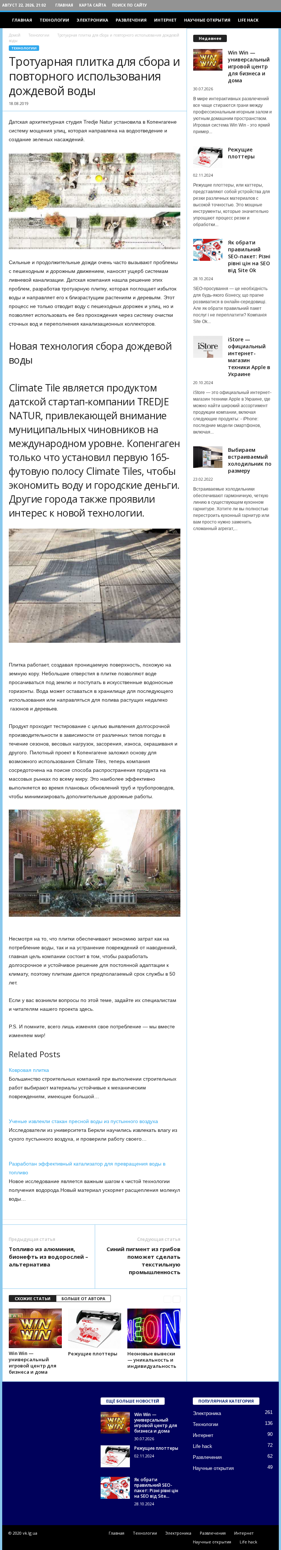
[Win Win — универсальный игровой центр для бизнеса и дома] (35, 1328)
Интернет (165, 20)
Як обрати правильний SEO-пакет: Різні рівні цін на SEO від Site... (156, 1487)
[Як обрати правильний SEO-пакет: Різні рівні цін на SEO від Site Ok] (115, 1488)
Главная (64, 5)
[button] (268, 20)
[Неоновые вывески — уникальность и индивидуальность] (153, 1328)
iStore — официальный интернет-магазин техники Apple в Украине (249, 357)
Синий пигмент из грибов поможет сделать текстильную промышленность (143, 1260)
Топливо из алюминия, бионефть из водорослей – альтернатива (48, 1256)
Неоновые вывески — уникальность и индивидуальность (151, 1359)
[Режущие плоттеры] (94, 1328)
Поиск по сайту (129, 5)
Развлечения (131, 20)
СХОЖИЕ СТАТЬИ (32, 1298)
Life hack (248, 20)
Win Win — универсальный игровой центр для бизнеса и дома (32, 1362)
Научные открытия (207, 20)
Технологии (54, 20)
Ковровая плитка (29, 1070)
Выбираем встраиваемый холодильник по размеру (249, 460)
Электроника (92, 20)
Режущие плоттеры (92, 1353)
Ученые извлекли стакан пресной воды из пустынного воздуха (83, 1121)
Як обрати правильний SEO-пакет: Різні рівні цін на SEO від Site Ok (249, 256)
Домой (14, 35)
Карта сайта (92, 5)
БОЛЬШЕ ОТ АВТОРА (83, 1298)
